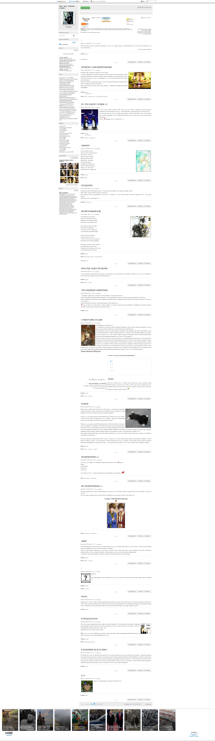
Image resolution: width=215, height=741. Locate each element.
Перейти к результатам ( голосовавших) (95, 385)
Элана (65, 214)
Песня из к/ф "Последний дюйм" (67, 60)
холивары (65, 115)
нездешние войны (63, 99)
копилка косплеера (63, 147)
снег (69, 110)
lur (67, 203)
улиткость (70, 114)
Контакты (194, 734)
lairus (65, 79)
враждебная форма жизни (101, 96)
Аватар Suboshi (68, 18)
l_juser (67, 202)
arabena (61, 197)
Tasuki (65, 207)
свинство (74, 109)
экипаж (75, 118)
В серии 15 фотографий (72, 184)
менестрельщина (63, 96)
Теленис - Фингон (63, 57)
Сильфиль (61, 212)
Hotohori (65, 201)
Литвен (72, 210)
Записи (60, 6)
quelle (71, 204)
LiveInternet (61, 1)
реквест (61, 139)
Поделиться (147, 62)
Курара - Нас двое (63, 69)
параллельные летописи (66, 102)
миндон (61, 137)
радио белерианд (69, 105)
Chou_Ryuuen (71, 198)
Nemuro (70, 203)
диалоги (71, 89)
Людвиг (61, 211)
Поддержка (141, 1)
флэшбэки (61, 146)
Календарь (148, 704)
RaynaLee (61, 205)
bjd (63, 77)
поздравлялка (62, 104)
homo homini (67, 77)
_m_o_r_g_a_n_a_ (69, 195)
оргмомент (68, 100)
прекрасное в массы (64, 127)
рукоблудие (69, 109)
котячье (61, 150)
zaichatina (71, 207)
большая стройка (65, 82)
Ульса (75, 212)
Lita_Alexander (62, 203)
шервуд (71, 118)
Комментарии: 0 (69, 58)
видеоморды (62, 134)
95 (138, 704)
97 (135, 704)
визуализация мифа (64, 133)
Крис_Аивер (62, 210)
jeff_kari (69, 201)
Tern (68, 207)
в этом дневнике (64, 44)
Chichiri (66, 198)
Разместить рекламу (194, 736)
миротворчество (65, 97)
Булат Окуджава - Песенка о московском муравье (66, 66)
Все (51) (76, 190)
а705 (64, 80)
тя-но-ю (61, 149)
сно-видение (73, 110)
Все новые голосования (100, 388)
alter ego (61, 77)
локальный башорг (65, 94)
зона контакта (68, 91)
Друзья (65, 6)
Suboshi (60, 8)
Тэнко (72, 212)
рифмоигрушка (62, 109)
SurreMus (61, 207)
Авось (94, 1)
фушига (61, 115)
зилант (61, 91)
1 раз (87, 59)
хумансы (62, 117)
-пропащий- (62, 195)
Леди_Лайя (68, 210)
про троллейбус (90, 424)
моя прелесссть (63, 140)
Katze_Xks (73, 201)
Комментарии (71, 6)
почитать (70, 104)
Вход (79, 1)
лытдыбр (61, 130)
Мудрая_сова (66, 211)
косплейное (62, 144)
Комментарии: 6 (69, 61)
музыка (73, 97)
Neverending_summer (64, 204)
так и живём (66, 112)
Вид (144, 1)
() (135, 62)
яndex (60, 119)
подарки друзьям (63, 143)
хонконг (69, 115)
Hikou (75, 199)
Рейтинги (87, 1)
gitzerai (72, 199)
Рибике (71, 211)
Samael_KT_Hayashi (69, 205)
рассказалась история (67, 107)
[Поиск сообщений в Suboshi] (74, 42)
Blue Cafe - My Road (64, 62)
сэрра (60, 112)
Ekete (64, 199)
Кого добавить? (71, 194)
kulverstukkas (62, 202)
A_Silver (61, 196)
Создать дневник (85, 7)
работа (62, 106)
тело (114, 274)
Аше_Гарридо (62, 208)
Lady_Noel (71, 202)
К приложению (74, 157)
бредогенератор (63, 136)
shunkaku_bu (85, 26)
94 (140, 704)
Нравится (141, 62)
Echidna (61, 199)
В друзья (69, 26)
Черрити (61, 214)
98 (133, 704)
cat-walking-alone (73, 197)
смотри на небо (63, 110)
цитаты (61, 129)
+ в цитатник (97, 43)
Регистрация (73, 1)
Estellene (68, 199)
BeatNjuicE (66, 197)
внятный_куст (69, 208)
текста (60, 131)
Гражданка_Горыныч (64, 209)
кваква (76, 91)
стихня (61, 126)
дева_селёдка (73, 209)
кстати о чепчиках (68, 93)
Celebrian (61, 198)
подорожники (62, 141)
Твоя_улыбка (67, 212)
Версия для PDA (193, 733)
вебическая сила (64, 84)
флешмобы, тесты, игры (65, 151)
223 (131, 704)
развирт (85, 177)
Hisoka (60, 201)
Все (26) (76, 50)
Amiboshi (65, 196)
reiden (68, 79)
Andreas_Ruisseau (72, 196)
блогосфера (70, 81)
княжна (60, 93)
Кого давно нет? (63, 194)
